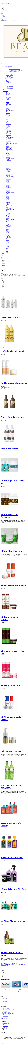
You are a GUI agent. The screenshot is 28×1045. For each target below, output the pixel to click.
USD (4, 16)
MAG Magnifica (9, 174)
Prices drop (5, 998)
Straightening (9, 74)
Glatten (7, 139)
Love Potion (8, 169)
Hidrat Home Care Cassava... (9, 515)
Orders (4, 1024)
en (3, 7)
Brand (7, 98)
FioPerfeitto (8, 130)
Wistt (7, 248)
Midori (7, 180)
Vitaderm (8, 245)
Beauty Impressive (10, 110)
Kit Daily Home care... (11, 685)
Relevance (3, 275)
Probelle (8, 214)
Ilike (7, 144)
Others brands (9, 205)
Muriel (7, 182)
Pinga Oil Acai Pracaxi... (12, 857)
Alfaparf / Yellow (9, 106)
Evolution (8, 126)
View (2, 273)
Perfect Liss (8, 208)
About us (5, 1011)
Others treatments (9, 76)
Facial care (5, 91)
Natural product (9, 88)
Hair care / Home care (9, 78)
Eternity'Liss (8, 124)
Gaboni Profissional (10, 137)
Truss (7, 241)
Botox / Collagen (9, 75)
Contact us (5, 1016)
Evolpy (7, 125)
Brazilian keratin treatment (14, 69)
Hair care (8, 93)
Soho (7, 227)
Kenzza (7, 153)
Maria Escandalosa (10, 176)
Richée (7, 220)
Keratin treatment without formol (16, 70)
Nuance (7, 197)
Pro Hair (8, 213)
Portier (7, 210)
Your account (4, 1018)
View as (2, 962)
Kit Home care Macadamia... (14, 383)
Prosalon (8, 216)
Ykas (7, 251)
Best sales (5, 1001)
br (3, 8)
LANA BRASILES (10, 158)
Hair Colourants (9, 77)
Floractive (8, 132)
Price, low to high (21, 275)
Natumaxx (8, 188)
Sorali (7, 230)
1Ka (7, 100)
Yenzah (7, 249)
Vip (7, 243)
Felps (7, 128)
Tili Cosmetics (9, 238)
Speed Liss (8, 232)
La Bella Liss (9, 155)
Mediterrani (8, 179)
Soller (7, 229)
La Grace (8, 157)
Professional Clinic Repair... (13, 351)
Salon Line (8, 223)
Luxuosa (8, 171)
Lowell (7, 170)
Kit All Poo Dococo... (10, 448)
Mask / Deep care (10, 83)
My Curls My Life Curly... (13, 921)
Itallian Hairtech (9, 150)
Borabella (8, 113)
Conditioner (8, 82)
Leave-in (8, 85)
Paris (7, 207)
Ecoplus (7, 121)
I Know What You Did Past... (14, 889)
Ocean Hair (8, 201)
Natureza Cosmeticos (10, 192)
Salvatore (8, 224)
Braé (7, 114)
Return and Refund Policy (8, 1013)
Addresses (5, 1027)
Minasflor (8, 181)
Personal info (6, 1023)
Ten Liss (8, 236)
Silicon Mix (8, 226)
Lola (7, 165)
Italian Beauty (9, 149)
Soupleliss (8, 231)
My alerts (5, 1029)
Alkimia (7, 108)
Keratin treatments (11, 67)
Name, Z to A (14, 275)
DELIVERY (6, 1008)
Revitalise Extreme (10, 219)
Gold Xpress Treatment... (12, 751)
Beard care (8, 94)
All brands (6, 99)
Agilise (7, 103)
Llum (7, 164)
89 (3, 286)
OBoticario (8, 199)
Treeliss (7, 240)
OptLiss (7, 204)
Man (5, 92)
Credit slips (5, 1026)
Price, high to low (4, 276)
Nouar (7, 194)
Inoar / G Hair (9, 147)
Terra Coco (8, 237)
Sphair (7, 234)
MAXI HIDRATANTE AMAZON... (11, 786)
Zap (7, 252)
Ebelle (7, 120)
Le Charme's (8, 160)
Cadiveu (8, 115)
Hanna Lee (8, 141)
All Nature (8, 109)
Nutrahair (8, 198)
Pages (2, 278)
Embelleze (8, 122)
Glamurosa (8, 138)
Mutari (7, 183)
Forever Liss (8, 135)
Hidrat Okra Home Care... (13, 551)
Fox (7, 136)
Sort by (2, 274)
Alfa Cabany (8, 104)
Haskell (7, 142)
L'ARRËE (8, 154)
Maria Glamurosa (9, 177)
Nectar (7, 193)
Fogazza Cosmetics (10, 133)
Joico (7, 152)
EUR (4, 15)
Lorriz (7, 168)
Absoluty (8, 102)
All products (8, 97)
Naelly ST (8, 185)
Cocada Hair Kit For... (11, 317)
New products (6, 999)
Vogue (7, 246)
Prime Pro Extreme (10, 212)
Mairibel (8, 175)
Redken (7, 218)
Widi (7, 247)
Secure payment (6, 1012)
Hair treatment (7, 66)
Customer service (7, 1014)
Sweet (7, 235)
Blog (4, 253)
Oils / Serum (8, 87)
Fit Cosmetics (9, 131)
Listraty (7, 161)
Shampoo (8, 81)
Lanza (7, 159)
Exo (7, 127)
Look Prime (8, 166)
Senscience (8, 225)
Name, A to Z (8, 275)
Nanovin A (8, 187)
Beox (7, 111)
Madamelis (8, 172)
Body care (5, 89)
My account (4, 3)
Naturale (8, 190)
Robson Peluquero (10, 221)
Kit (6, 80)
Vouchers (5, 1028)
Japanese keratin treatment (14, 72)
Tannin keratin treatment (14, 71)
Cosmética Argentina (10, 117)
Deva (7, 119)
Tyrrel (7, 242)
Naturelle (8, 191)
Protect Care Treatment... (12, 417)
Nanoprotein (8, 186)
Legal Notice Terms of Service (9, 1009)
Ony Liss (8, 203)
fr (3, 9)
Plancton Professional (10, 209)
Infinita (7, 146)
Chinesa (7, 116)
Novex (7, 196)
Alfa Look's (8, 105)
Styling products (9, 86)
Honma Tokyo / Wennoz (11, 143)
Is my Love (8, 148)
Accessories (7, 95)
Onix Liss (8, 202)
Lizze (7, 163)
